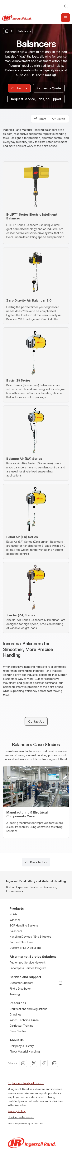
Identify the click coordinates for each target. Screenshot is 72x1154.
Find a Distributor (20, 988)
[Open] (65, 17)
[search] (65, 6)
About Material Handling (25, 1051)
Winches (15, 920)
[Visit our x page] (33, 1063)
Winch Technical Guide (24, 1020)
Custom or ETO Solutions (25, 947)
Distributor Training (21, 1025)
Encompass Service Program (28, 968)
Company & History (22, 1046)
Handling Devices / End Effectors (30, 936)
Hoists (13, 914)
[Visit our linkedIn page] (54, 1063)
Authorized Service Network (28, 962)
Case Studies (18, 1031)
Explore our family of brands (26, 1083)
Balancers (16, 931)
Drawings (15, 1014)
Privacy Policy (17, 1111)
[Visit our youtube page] (23, 1063)
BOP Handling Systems (24, 925)
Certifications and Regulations (28, 1009)
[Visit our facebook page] (44, 1063)
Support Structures (21, 942)
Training (15, 994)
